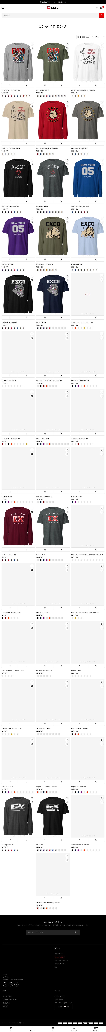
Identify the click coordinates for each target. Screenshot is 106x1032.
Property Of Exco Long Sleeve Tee (46, 786)
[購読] (75, 932)
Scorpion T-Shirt (76, 670)
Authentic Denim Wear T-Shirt (80, 845)
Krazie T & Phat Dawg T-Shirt (11, 148)
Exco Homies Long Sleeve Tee (11, 90)
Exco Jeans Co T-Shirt (42, 612)
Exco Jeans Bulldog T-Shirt (79, 148)
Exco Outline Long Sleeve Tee (11, 438)
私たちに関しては (60, 996)
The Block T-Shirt (7, 496)
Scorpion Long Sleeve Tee (44, 670)
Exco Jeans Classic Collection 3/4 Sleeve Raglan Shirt (87, 554)
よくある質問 (7, 996)
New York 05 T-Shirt (8, 264)
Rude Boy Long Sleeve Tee (44, 496)
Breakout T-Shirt (41, 322)
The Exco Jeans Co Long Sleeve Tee (82, 322)
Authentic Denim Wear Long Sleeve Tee (48, 902)
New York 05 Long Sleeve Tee (80, 206)
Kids (56, 967)
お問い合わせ (59, 999)
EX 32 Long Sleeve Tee (9, 554)
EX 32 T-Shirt (40, 554)
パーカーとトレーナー (61, 960)
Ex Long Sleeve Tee (7, 845)
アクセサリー (59, 953)
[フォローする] (16, 984)
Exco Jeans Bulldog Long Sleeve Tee (47, 148)
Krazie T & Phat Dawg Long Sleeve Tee (83, 90)
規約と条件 (6, 1003)
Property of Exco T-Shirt (78, 786)
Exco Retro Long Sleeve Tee (79, 728)
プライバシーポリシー (10, 999)
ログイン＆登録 (97, 8)
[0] (101, 8)
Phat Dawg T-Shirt (76, 264)
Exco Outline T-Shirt (42, 438)
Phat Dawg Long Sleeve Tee (44, 264)
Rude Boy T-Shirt (76, 496)
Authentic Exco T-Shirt (43, 728)
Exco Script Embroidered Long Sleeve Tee (49, 380)
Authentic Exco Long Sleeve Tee (11, 728)
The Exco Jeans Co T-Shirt (9, 380)
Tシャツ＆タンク (60, 957)
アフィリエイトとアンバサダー (64, 1003)
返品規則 (5, 1006)
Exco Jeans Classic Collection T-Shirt (12, 670)
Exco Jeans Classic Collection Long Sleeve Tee (85, 612)
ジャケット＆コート (61, 964)
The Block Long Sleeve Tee (79, 438)
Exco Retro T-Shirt (7, 786)
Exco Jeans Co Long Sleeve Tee (11, 612)
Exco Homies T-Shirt (42, 90)
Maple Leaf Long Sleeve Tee (10, 206)
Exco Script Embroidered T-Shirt (81, 380)
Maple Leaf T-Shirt (42, 206)
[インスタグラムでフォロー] (11, 984)
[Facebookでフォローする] (5, 984)
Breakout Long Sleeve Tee (9, 322)
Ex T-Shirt (39, 845)
